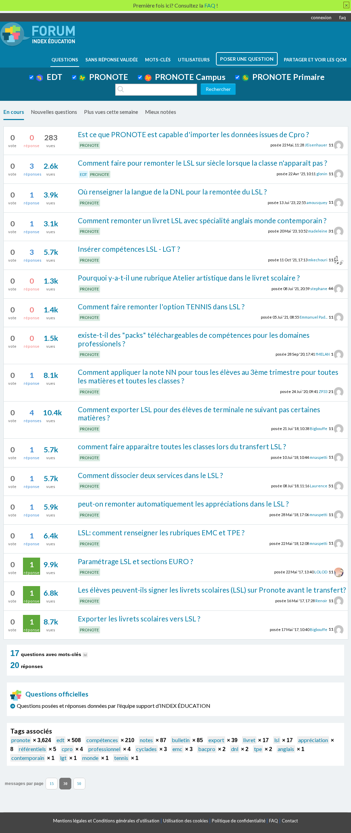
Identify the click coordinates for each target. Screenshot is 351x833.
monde (90, 757)
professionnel (104, 749)
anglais (286, 749)
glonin (321, 173)
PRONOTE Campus (189, 77)
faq (342, 17)
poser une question (247, 59)
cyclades (146, 749)
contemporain (27, 757)
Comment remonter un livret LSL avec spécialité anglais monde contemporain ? (202, 220)
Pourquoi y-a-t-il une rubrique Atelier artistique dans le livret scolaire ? (189, 277)
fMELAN (323, 354)
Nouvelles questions (54, 112)
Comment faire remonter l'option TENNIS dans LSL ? (161, 306)
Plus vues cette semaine (111, 112)
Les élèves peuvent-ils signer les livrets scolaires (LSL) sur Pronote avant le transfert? (212, 589)
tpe (258, 749)
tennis (121, 757)
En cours (13, 112)
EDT (52, 77)
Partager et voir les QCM (315, 59)
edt (60, 740)
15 (52, 784)
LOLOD (320, 572)
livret (249, 740)
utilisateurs (194, 59)
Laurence (318, 486)
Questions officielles (56, 694)
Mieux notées (160, 112)
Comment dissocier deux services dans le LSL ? (150, 475)
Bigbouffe (318, 428)
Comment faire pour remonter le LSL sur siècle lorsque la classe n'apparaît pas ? (202, 162)
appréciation (313, 740)
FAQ (273, 820)
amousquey (316, 202)
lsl (276, 740)
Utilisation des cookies (185, 820)
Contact (290, 820)
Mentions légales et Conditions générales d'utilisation (106, 820)
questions (64, 59)
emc (177, 749)
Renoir (321, 600)
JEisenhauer (316, 145)
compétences (102, 740)
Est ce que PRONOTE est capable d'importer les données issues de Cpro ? (193, 134)
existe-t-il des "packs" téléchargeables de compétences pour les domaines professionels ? (194, 339)
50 (79, 784)
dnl (234, 749)
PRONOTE (107, 77)
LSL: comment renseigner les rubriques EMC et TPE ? (161, 532)
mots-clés (158, 59)
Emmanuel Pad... (313, 317)
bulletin (181, 740)
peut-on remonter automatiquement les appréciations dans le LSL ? (183, 503)
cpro (67, 749)
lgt (63, 757)
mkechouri (317, 260)
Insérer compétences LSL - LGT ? (129, 249)
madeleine (317, 231)
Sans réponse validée (111, 59)
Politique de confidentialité (238, 820)
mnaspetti (318, 457)
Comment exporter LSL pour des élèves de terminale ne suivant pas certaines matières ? (199, 413)
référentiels (32, 749)
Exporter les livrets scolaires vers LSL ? (139, 618)
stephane (318, 288)
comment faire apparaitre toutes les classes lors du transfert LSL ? (182, 446)
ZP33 (323, 391)
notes (146, 740)
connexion (321, 17)
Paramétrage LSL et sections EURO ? (135, 561)
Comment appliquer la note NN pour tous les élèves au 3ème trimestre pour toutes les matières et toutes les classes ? (208, 376)
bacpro (206, 749)
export (216, 740)
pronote (20, 740)
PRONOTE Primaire (287, 77)
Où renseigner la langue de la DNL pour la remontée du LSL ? (172, 191)
